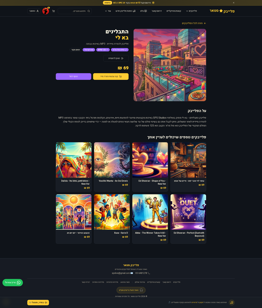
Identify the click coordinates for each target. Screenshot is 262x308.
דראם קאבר (157, 11)
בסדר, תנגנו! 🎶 (36, 302)
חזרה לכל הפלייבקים (192, 23)
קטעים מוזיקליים (174, 11)
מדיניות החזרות (98, 282)
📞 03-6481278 (142, 273)
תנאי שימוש (125, 282)
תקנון (201, 302)
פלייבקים (193, 11)
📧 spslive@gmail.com (122, 273)
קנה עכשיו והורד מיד (109, 76)
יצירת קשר (86, 282)
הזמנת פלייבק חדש (124, 11)
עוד (109, 11)
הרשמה (107, 2)
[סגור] (233, 2)
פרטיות (194, 302)
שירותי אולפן (140, 282)
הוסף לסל (73, 76)
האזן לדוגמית (114, 58)
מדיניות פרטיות (112, 282)
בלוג (142, 11)
